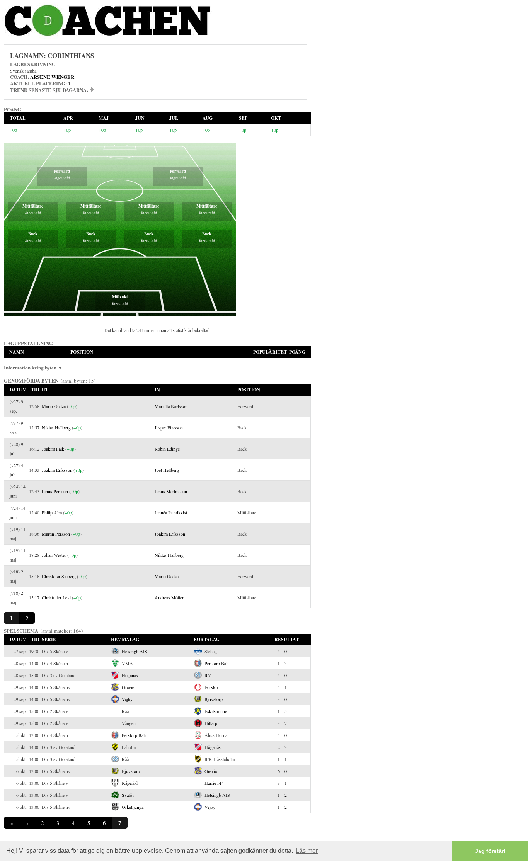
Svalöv (128, 795)
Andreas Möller (169, 597)
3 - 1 (282, 783)
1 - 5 (282, 711)
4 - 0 (282, 651)
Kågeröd (130, 783)
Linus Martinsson (171, 491)
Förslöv (211, 687)
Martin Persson (56, 534)
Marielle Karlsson (171, 406)
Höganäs (130, 675)
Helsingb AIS (134, 651)
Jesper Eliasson (169, 427)
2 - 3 (282, 747)
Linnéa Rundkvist (171, 512)
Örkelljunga (132, 807)
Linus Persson (55, 491)
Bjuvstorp (213, 699)
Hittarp (210, 723)
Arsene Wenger (52, 76)
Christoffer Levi (56, 597)
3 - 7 (282, 723)
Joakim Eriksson (57, 470)
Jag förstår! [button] (490, 851)
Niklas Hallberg (56, 427)
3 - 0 (282, 699)
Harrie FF (213, 783)
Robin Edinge (167, 449)
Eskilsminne (215, 711)
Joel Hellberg (167, 470)
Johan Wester (54, 555)
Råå (207, 675)
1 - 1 (282, 759)
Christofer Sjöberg (59, 576)
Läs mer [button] (307, 850)
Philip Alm (52, 512)
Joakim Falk (53, 449)
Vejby (127, 699)
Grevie (128, 687)
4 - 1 (282, 687)
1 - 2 (282, 795)
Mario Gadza (54, 406)
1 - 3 (282, 663)
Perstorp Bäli (216, 663)
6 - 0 (282, 771)
